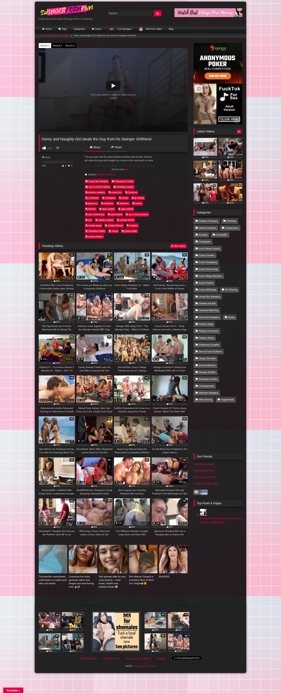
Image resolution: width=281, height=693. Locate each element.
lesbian (138, 203)
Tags (64, 29)
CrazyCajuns (231, 227)
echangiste (110, 198)
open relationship (96, 214)
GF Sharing (231, 289)
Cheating (231, 220)
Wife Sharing (205, 399)
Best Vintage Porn (204, 470)
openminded (116, 214)
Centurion (132, 192)
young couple (130, 231)
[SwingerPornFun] (67, 10)
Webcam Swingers (208, 392)
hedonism (108, 203)
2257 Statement (89, 658)
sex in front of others (138, 214)
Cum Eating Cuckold (209, 248)
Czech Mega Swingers (210, 276)
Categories (79, 29)
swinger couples (105, 220)
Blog (171, 29)
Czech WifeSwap (207, 289)
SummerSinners (207, 365)
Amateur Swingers (208, 220)
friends (125, 198)
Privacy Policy (112, 658)
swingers (133, 225)
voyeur (115, 231)
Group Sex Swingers (60, 35)
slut (90, 220)
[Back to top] (270, 683)
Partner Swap (206, 324)
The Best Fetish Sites (206, 483)
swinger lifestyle (115, 225)
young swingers (95, 236)
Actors (98, 29)
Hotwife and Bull (207, 303)
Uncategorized (206, 386)
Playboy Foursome (208, 330)
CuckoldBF (221, 234)
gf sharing (139, 198)
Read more (118, 169)
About (96, 147)
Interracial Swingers (209, 317)
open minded (127, 209)
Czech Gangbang (208, 262)
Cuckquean (205, 241)
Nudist (231, 317)
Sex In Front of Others (99, 187)
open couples (108, 209)
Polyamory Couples (124, 181)
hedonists (124, 203)
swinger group (94, 225)
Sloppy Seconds (207, 358)
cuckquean (93, 198)
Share (118, 147)
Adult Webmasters (204, 464)
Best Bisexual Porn (205, 477)
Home (48, 29)
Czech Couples (206, 255)
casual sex (116, 192)
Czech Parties (206, 282)
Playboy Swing (206, 337)
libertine (92, 209)
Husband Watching (208, 310)
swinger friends (127, 220)
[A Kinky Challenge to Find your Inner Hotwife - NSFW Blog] (203, 514)
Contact (161, 658)
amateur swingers (96, 192)
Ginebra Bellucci (106, 174)
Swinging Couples (125, 187)
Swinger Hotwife (207, 372)
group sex (93, 203)
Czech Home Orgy (208, 269)
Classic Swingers (207, 227)
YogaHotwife (227, 399)
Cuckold (203, 234)
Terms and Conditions (138, 658)
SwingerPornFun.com (145, 666)
